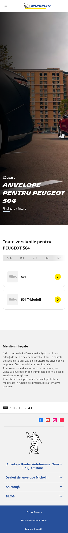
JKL (47, 257)
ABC (9, 257)
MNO (60, 257)
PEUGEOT (18, 407)
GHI (35, 257)
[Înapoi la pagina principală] (37, 6)
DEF (22, 257)
